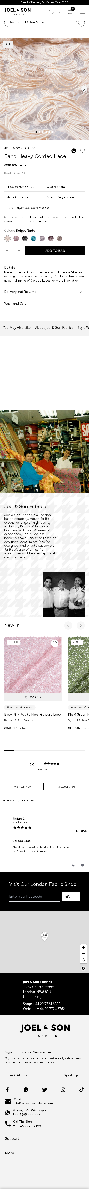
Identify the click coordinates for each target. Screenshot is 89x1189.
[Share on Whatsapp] (74, 151)
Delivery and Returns (20, 292)
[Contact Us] (51, 12)
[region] (44, 942)
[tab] (22, 786)
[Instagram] (63, 1089)
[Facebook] (7, 1089)
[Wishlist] (61, 12)
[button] (73, 865)
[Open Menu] (81, 11)
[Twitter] (44, 1089)
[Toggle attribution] (83, 968)
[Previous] (68, 625)
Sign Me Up (70, 1075)
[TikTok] (81, 1089)
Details (9, 268)
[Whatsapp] (26, 1089)
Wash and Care (15, 304)
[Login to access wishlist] (82, 151)
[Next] (81, 625)
